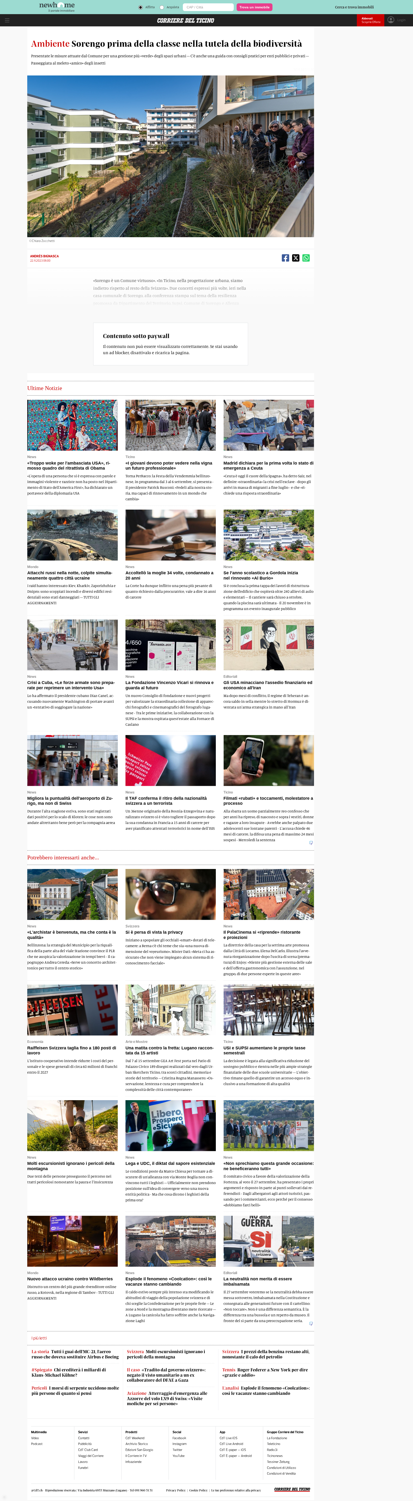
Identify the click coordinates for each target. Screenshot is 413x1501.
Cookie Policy (198, 1490)
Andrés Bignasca (44, 256)
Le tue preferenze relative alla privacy (236, 1490)
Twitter (177, 1450)
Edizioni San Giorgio (139, 1450)
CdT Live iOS (228, 1438)
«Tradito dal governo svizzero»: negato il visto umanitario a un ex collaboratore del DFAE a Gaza (166, 1375)
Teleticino (273, 1444)
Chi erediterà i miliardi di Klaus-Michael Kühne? (69, 1372)
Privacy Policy (176, 1490)
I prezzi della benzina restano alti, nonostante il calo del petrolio (266, 1354)
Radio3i (272, 1450)
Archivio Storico (136, 1444)
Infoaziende (133, 1462)
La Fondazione (277, 1438)
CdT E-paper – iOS (233, 1450)
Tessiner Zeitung (278, 1462)
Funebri (83, 1468)
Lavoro (83, 1462)
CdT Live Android (231, 1444)
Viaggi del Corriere (90, 1456)
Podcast (37, 1444)
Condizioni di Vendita (281, 1474)
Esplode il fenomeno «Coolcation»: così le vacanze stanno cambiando (266, 1391)
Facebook (179, 1438)
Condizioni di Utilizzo (281, 1468)
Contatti (83, 1438)
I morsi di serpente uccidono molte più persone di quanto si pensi (75, 1391)
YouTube (179, 1456)
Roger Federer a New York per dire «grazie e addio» (265, 1372)
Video (35, 1438)
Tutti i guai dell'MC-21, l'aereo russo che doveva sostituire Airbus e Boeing (75, 1354)
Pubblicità (85, 1444)
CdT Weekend (134, 1438)
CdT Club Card (88, 1450)
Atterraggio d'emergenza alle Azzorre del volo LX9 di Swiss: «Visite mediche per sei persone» (167, 1398)
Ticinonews (275, 1456)
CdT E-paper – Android (236, 1456)
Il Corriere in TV (136, 1456)
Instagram (180, 1444)
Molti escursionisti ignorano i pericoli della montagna (166, 1354)
